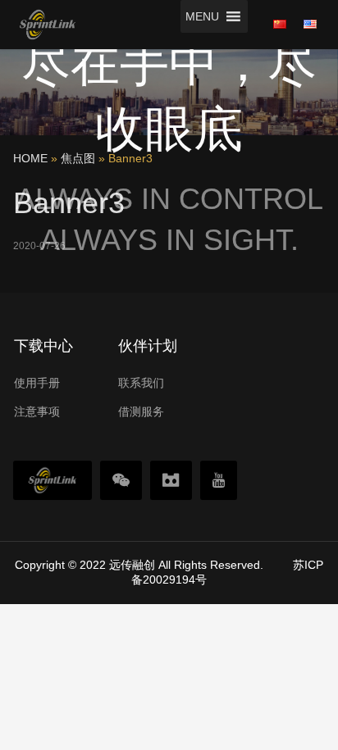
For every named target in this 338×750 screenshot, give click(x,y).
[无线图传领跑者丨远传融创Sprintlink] (47, 24)
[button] (202, 16)
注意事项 (37, 411)
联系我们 (141, 382)
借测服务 (141, 411)
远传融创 (132, 564)
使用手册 (37, 382)
